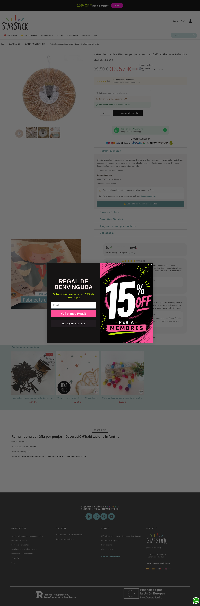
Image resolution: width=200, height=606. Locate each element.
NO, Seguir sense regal (73, 323)
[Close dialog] (151, 264)
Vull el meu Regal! (73, 313)
